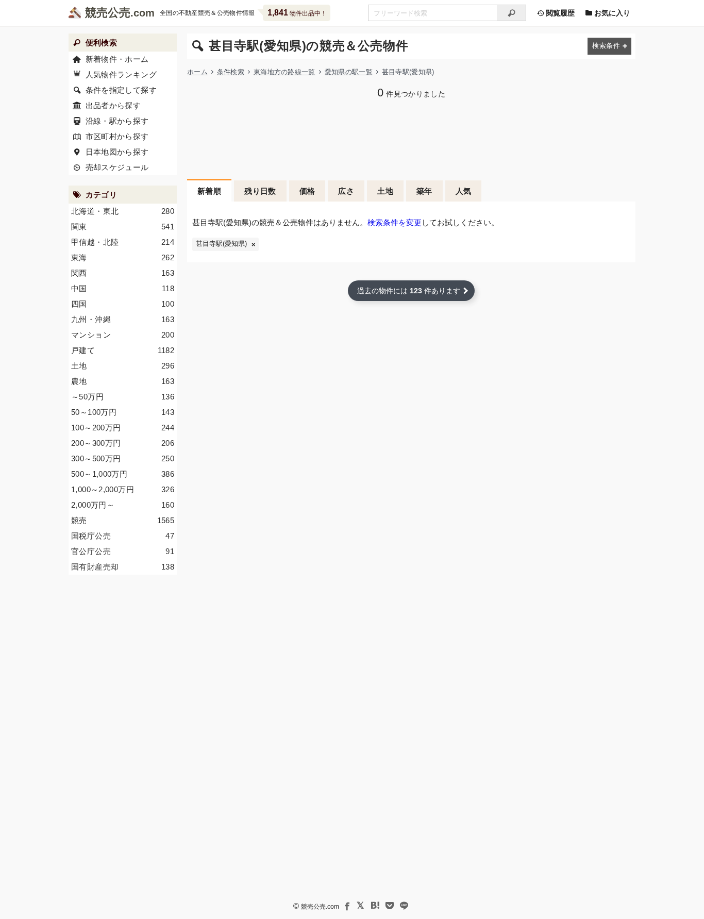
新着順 (209, 191)
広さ (346, 191)
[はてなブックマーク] (375, 905)
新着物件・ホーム (117, 59)
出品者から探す (113, 105)
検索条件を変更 (394, 222)
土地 (385, 191)
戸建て (122, 350)
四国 (122, 303)
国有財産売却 (122, 566)
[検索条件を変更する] (609, 46)
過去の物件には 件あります (408, 291)
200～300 (122, 443)
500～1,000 (122, 474)
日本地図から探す (117, 151)
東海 (122, 257)
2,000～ (122, 504)
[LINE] (404, 905)
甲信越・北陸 (122, 242)
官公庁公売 (122, 551)
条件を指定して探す (121, 90)
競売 (122, 520)
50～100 (122, 412)
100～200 (122, 427)
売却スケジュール (117, 167)
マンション (122, 334)
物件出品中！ (297, 12)
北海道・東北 (122, 211)
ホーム (197, 72)
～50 (122, 396)
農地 (122, 381)
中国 (122, 288)
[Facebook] (346, 905)
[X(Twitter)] (361, 905)
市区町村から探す (117, 136)
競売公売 (107, 12)
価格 (307, 191)
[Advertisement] (411, 137)
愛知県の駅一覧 (349, 72)
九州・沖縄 (122, 319)
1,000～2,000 (122, 489)
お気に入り (611, 13)
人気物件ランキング (121, 74)
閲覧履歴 (559, 13)
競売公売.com (320, 906)
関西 (122, 273)
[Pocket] (389, 905)
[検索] (511, 13)
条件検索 (230, 72)
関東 (122, 226)
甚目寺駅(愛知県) (221, 243)
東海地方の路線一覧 (284, 72)
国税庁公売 (122, 535)
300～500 (122, 458)
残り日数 (260, 191)
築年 (424, 191)
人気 (464, 191)
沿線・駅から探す (117, 120)
